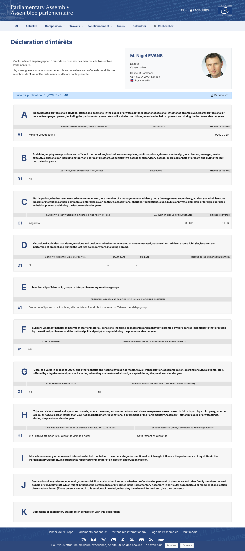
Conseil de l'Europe (60, 532)
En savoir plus (153, 545)
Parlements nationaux (92, 532)
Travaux (75, 26)
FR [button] (182, 10)
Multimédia (190, 532)
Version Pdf (222, 95)
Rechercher (166, 26)
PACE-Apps (201, 10)
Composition (53, 26)
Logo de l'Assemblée (164, 532)
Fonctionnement (98, 26)
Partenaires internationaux (128, 532)
